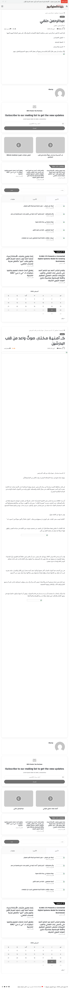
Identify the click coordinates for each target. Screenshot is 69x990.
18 (34, 306)
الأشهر (57, 199)
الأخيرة (35, 199)
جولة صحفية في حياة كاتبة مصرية (44, 222)
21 (8, 306)
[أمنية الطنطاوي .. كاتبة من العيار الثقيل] (60, 232)
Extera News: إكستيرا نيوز (34, 986)
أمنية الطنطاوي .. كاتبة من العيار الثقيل (43, 230)
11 (34, 302)
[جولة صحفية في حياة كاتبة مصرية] (60, 224)
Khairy (60, 29)
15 (60, 306)
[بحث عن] (67, 7)
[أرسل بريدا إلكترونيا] (57, 29)
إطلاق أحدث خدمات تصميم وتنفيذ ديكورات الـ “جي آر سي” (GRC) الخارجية (13, 172)
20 (17, 306)
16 (51, 306)
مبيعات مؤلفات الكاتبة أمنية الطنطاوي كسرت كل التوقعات (37, 238)
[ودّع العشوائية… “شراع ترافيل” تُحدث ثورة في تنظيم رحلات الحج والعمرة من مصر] (60, 216)
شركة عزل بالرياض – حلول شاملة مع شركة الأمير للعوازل (39, 206)
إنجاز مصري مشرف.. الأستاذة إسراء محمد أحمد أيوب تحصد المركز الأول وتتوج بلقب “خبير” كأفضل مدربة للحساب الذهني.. (56, 173)
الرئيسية (61, 13)
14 (8, 302)
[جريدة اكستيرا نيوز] (55, 6)
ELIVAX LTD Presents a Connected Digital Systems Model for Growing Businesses (51, 259)
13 (17, 302)
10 (43, 302)
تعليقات (12, 199)
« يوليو (63, 318)
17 (43, 306)
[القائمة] (2, 7)
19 (25, 306)
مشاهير (56, 13)
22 (60, 310)
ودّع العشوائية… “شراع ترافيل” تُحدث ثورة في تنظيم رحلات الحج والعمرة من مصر (32, 214)
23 (52, 310)
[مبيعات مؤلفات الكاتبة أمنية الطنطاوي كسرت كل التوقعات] (60, 240)
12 (25, 302)
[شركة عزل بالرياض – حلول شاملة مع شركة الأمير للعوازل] (60, 208)
